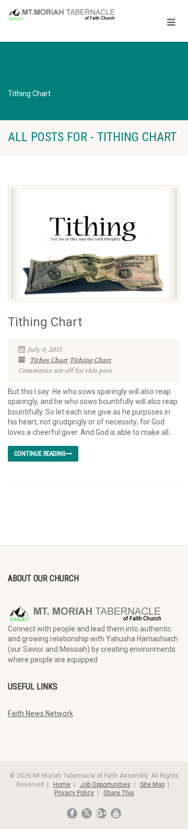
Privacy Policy (74, 793)
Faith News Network (40, 713)
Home (61, 784)
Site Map (152, 784)
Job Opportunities (105, 784)
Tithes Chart (49, 360)
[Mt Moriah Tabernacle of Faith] (63, 15)
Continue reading (40, 453)
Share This (118, 793)
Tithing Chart (45, 322)
